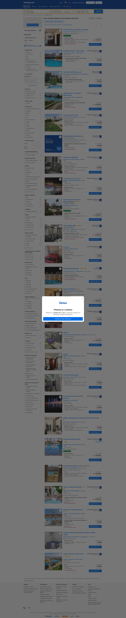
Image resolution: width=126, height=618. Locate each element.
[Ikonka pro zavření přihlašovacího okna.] (82, 298)
